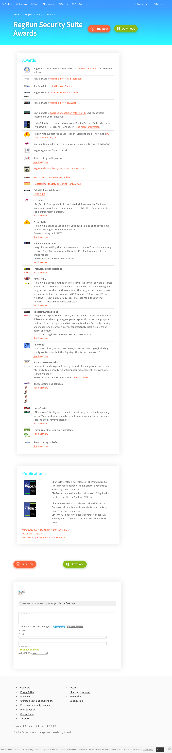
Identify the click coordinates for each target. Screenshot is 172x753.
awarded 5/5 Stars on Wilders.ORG (68, 112)
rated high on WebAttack (63, 102)
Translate (160, 4)
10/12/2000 (39, 194)
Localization (76, 700)
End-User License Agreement (35, 705)
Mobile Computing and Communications (43, 537)
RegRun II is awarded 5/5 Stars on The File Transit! (59, 168)
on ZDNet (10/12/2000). (57, 183)
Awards (74, 687)
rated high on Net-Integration (66, 78)
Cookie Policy (148, 749)
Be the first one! (66, 603)
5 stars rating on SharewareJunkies (51, 177)
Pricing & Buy (27, 691)
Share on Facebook (80, 691)
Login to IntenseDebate (59, 627)
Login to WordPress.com (75, 627)
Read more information (87, 126)
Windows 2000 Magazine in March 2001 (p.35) (46, 529)
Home (16, 14)
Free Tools (79, 4)
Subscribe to (25, 652)
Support (140, 4)
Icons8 (67, 732)
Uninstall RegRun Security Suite (37, 700)
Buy (36, 4)
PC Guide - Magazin (32, 533)
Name (22, 630)
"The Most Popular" (87, 68)
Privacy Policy (27, 709)
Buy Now (101, 29)
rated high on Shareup (61, 86)
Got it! (159, 749)
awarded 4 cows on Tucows (64, 92)
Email (22, 634)
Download (22, 4)
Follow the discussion (21, 594)
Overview (25, 687)
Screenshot (76, 696)
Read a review (40, 161)
